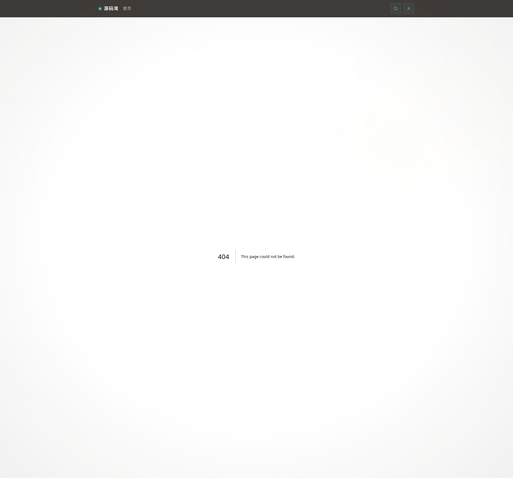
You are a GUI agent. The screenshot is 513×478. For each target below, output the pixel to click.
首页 (127, 8)
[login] (408, 8)
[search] (395, 8)
